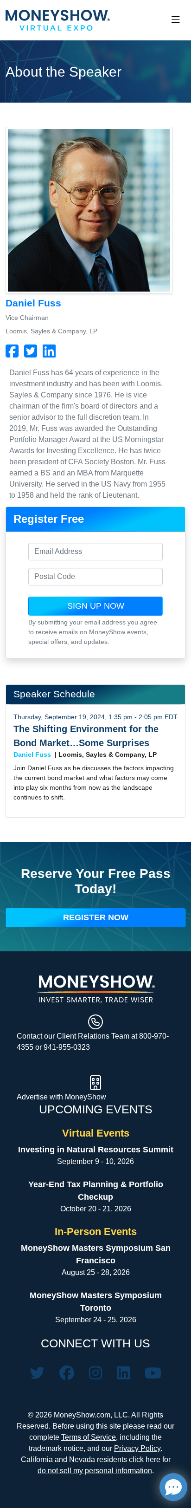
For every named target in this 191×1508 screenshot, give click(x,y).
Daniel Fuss (32, 754)
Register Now (95, 917)
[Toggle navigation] (175, 19)
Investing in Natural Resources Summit (95, 1149)
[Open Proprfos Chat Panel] (173, 1487)
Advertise (33, 1097)
